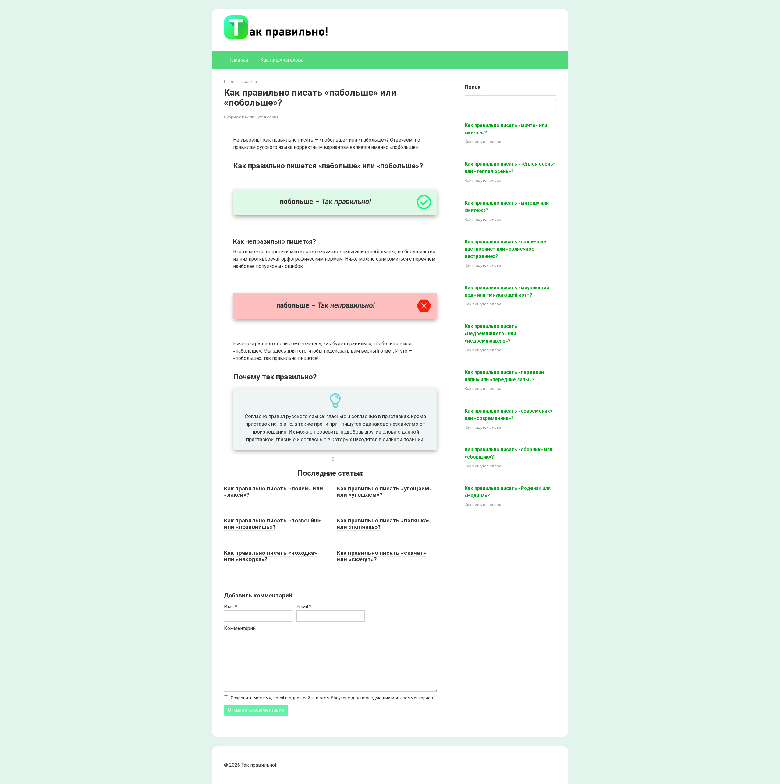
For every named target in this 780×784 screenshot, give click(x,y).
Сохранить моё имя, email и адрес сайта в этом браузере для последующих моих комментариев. (332, 698)
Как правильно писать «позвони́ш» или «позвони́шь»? (273, 523)
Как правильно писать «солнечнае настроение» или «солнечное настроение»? (505, 249)
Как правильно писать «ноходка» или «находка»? (270, 556)
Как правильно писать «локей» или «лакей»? (273, 491)
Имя (230, 607)
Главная (239, 60)
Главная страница (240, 81)
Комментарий (240, 628)
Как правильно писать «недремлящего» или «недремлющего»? (491, 333)
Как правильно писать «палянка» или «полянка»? (383, 523)
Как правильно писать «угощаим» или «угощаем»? (384, 491)
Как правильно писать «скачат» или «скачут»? (381, 556)
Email (303, 607)
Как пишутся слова (281, 60)
